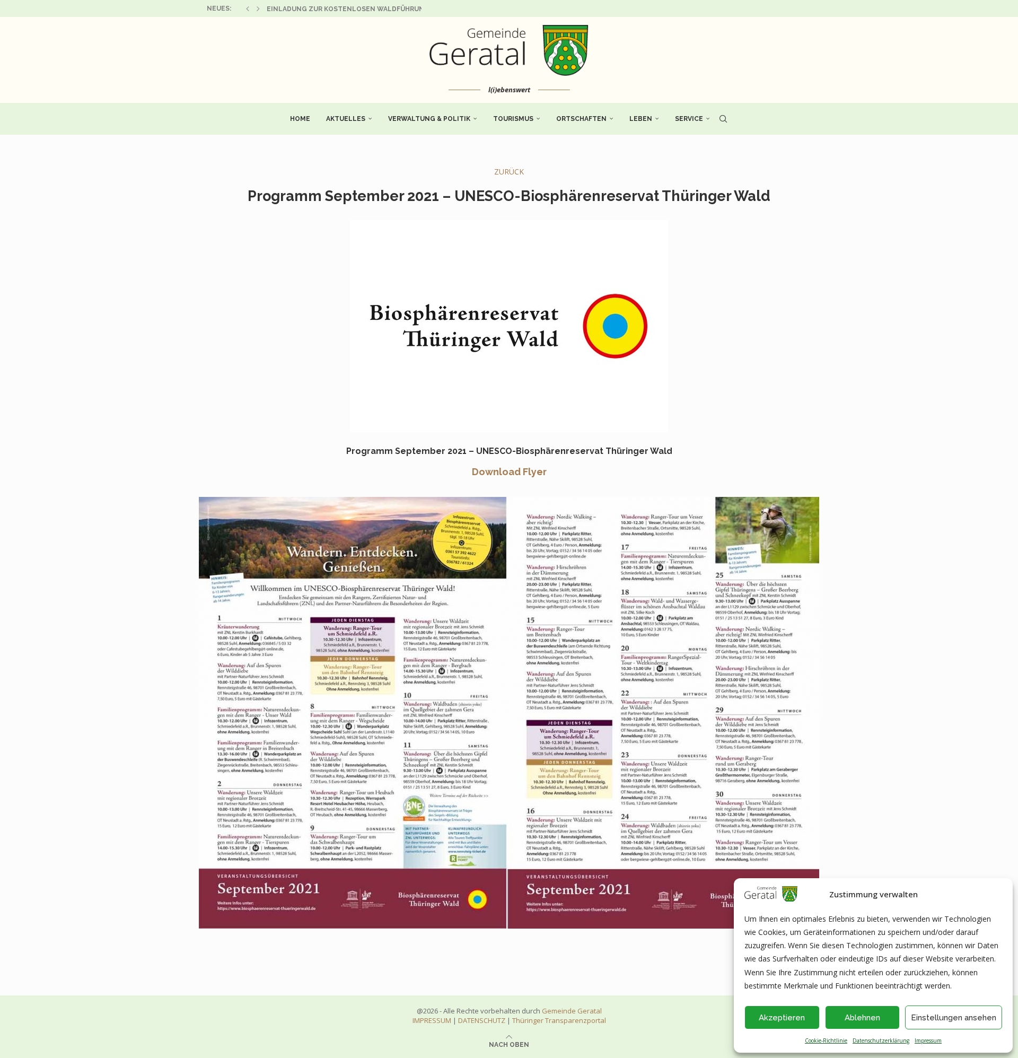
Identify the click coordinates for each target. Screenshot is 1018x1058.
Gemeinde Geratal (572, 1011)
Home (300, 119)
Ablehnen (862, 1017)
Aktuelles (345, 119)
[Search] (723, 118)
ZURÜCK (509, 172)
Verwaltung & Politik (429, 119)
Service (689, 119)
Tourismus (513, 119)
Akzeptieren (782, 1017)
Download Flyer (509, 471)
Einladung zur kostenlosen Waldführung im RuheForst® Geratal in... (399, 9)
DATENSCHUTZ (481, 1020)
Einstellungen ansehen (953, 1017)
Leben (640, 119)
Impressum (928, 1040)
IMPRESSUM (432, 1020)
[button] (247, 8)
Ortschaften (581, 119)
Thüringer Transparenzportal (559, 1020)
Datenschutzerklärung (881, 1040)
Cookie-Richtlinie (826, 1040)
